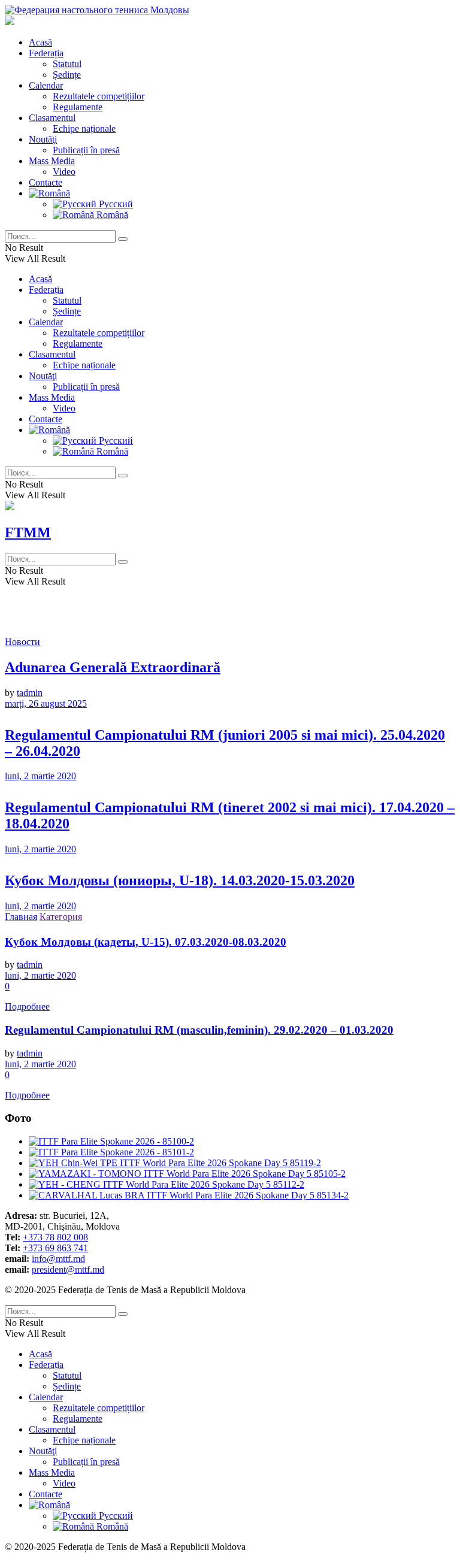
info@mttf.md (58, 1259)
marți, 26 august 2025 (46, 703)
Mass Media (52, 161)
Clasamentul (52, 118)
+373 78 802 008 (55, 1237)
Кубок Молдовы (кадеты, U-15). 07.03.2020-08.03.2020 (145, 942)
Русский (114, 204)
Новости (22, 642)
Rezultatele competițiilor (98, 96)
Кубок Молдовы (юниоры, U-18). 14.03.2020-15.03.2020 (180, 880)
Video (64, 172)
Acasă (40, 42)
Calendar (46, 85)
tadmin (30, 693)
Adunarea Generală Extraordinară (112, 667)
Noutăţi (43, 139)
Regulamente (77, 107)
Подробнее (27, 1006)
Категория (61, 917)
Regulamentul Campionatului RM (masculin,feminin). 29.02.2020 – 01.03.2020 (199, 1030)
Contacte (45, 182)
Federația (46, 53)
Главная (21, 917)
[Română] (49, 193)
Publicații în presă (86, 150)
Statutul (67, 64)
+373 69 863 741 (55, 1248)
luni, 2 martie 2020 (40, 776)
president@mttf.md (68, 1269)
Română (111, 215)
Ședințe (67, 74)
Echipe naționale (84, 128)
